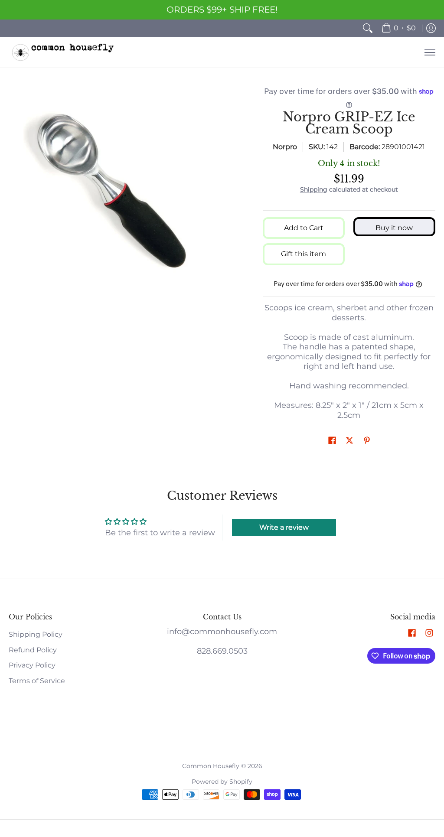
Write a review (284, 527)
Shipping (313, 189)
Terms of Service (37, 681)
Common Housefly (210, 765)
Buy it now (394, 228)
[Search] (367, 28)
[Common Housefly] (63, 52)
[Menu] (429, 52)
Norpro (285, 147)
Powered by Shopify (222, 781)
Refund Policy (33, 650)
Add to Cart (303, 228)
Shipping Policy (35, 634)
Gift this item (303, 254)
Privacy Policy (32, 665)
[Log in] (431, 28)
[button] (332, 441)
